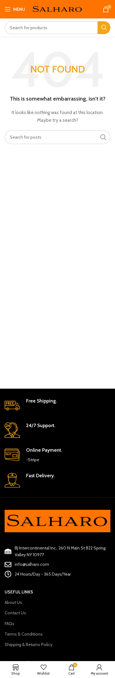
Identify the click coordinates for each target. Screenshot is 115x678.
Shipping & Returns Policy (28, 644)
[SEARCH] (104, 27)
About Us (13, 602)
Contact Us (15, 613)
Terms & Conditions (24, 634)
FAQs (9, 623)
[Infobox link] (57, 405)
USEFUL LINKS (19, 592)
